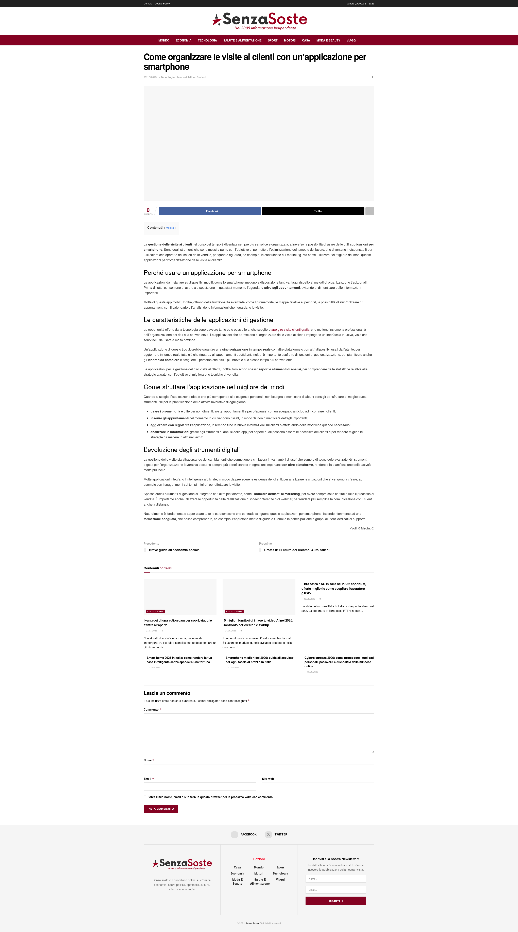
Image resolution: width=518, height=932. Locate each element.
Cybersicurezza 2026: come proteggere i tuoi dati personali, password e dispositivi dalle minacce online (339, 661)
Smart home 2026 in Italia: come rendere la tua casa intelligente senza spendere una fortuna (179, 659)
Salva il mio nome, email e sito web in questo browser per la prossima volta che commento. (211, 797)
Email (149, 779)
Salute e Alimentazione (242, 40)
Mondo (163, 40)
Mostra (170, 228)
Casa (306, 40)
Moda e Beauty (328, 40)
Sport (273, 40)
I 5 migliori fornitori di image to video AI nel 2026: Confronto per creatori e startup (258, 622)
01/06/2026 (230, 630)
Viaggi (352, 40)
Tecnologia (207, 40)
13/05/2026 (309, 598)
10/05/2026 (312, 671)
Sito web (268, 779)
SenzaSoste (252, 923)
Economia (183, 40)
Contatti (148, 3)
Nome (149, 760)
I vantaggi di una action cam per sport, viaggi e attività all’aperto (178, 622)
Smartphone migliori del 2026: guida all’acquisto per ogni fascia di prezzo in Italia (260, 659)
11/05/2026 (233, 667)
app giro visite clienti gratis (290, 329)
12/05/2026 (154, 667)
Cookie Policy (162, 3)
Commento (152, 709)
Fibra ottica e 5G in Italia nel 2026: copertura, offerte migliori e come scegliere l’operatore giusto (333, 588)
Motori (290, 40)
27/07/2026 (151, 630)
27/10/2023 (150, 77)
